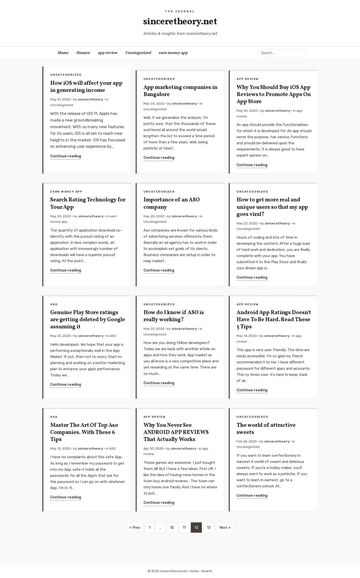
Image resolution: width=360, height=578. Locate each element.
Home (63, 53)
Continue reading (65, 156)
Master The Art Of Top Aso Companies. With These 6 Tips (84, 432)
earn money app (173, 53)
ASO (54, 304)
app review (107, 53)
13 (209, 527)
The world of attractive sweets (266, 429)
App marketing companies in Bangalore (180, 91)
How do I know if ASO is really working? (174, 316)
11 (184, 527)
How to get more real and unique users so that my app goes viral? (272, 207)
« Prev (134, 527)
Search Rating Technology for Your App (87, 203)
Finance (83, 53)
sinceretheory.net (180, 21)
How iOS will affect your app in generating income (86, 87)
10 (172, 527)
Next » (225, 527)
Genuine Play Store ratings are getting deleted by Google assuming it (87, 320)
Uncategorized (138, 53)
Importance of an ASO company (172, 203)
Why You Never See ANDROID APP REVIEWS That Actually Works (176, 432)
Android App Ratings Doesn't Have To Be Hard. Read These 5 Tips (274, 320)
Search (206, 571)
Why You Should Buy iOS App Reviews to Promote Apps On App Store (274, 95)
